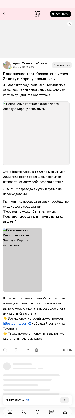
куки (27, 400)
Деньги (17, 67)
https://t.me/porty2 (17, 323)
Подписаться (62, 65)
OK (65, 400)
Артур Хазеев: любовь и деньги (31, 63)
